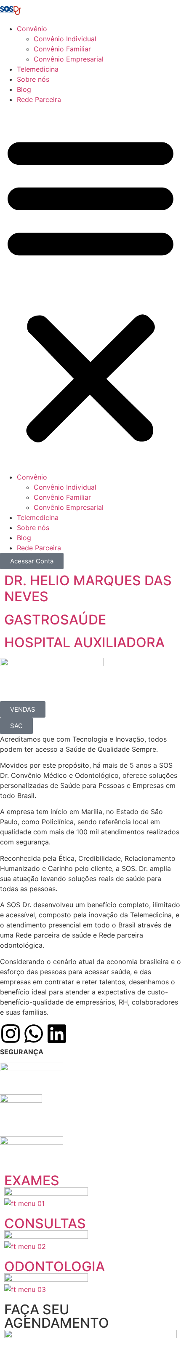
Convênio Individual (65, 39)
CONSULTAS (45, 1223)
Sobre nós (33, 79)
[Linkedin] (56, 1033)
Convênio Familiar (62, 49)
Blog (24, 89)
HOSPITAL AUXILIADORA (84, 642)
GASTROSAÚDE (55, 619)
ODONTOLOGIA (54, 1266)
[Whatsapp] (33, 1033)
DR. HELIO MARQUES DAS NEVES (88, 588)
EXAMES (31, 1180)
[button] (90, 288)
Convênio (32, 28)
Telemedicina (38, 69)
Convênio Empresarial (69, 59)
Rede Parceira (39, 99)
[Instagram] (10, 1033)
